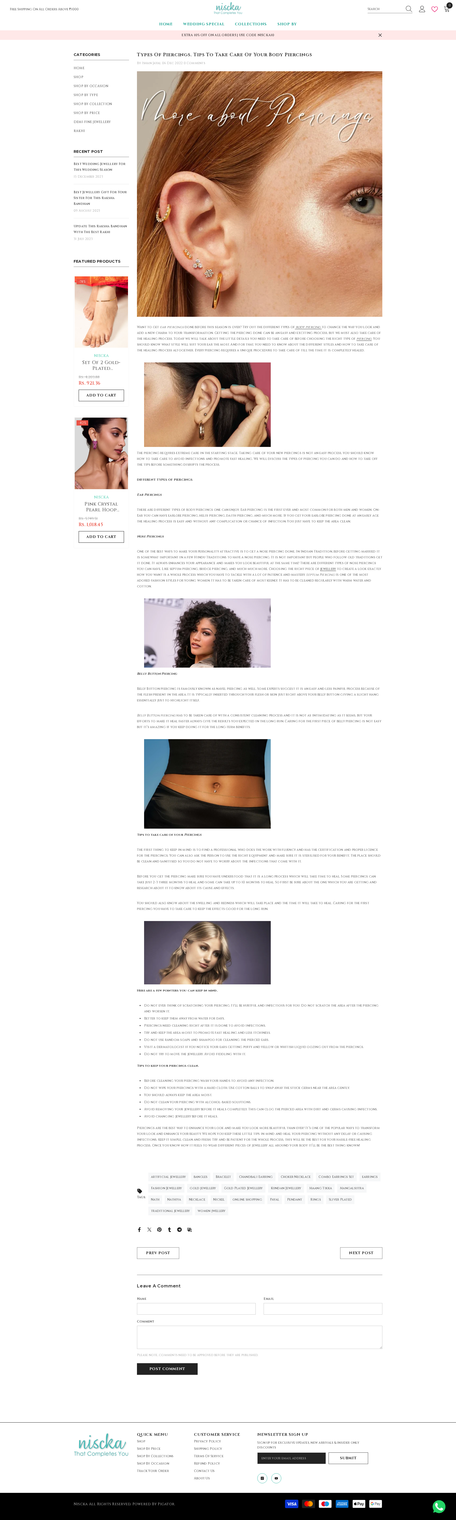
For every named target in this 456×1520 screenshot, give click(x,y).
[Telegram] (179, 1229)
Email (269, 1299)
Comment (145, 1321)
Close (380, 35)
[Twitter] (149, 1229)
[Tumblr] (169, 1229)
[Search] (390, 9)
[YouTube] (276, 1478)
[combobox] (385, 9)
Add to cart (101, 395)
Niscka (101, 355)
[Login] (422, 9)
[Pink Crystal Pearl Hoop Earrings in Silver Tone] (101, 453)
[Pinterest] (159, 1229)
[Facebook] (139, 1229)
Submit (348, 1458)
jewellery (328, 569)
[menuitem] (101, 68)
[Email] (189, 1229)
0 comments (194, 63)
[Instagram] (262, 1478)
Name (141, 1299)
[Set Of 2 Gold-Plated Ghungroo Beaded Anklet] (101, 312)
